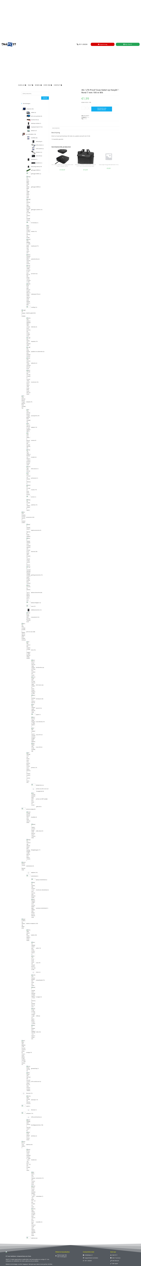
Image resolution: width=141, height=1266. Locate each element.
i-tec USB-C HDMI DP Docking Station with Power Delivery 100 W (62, 165)
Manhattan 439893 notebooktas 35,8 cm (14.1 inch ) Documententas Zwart (85, 165)
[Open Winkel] (41, 85)
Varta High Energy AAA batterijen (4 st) (108, 164)
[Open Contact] (61, 85)
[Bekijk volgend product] (118, 90)
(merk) (85, 118)
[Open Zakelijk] (25, 85)
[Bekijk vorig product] (116, 90)
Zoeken (45, 98)
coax (88, 117)
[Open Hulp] (32, 85)
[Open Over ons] (51, 85)
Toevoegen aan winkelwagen (101, 109)
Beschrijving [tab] (55, 128)
